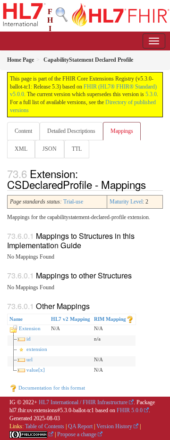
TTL (77, 149)
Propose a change (76, 434)
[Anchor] (151, 184)
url (29, 359)
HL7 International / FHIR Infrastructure (83, 402)
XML (21, 149)
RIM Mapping (110, 319)
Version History (114, 426)
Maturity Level (126, 201)
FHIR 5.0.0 (130, 410)
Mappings (121, 131)
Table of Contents (44, 426)
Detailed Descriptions (71, 131)
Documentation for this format (51, 388)
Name (16, 319)
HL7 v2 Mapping (70, 319)
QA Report (80, 426)
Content (23, 131)
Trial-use (73, 201)
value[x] (35, 370)
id (28, 339)
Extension (30, 328)
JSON (49, 149)
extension (36, 349)
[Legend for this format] (130, 319)
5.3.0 (151, 94)
